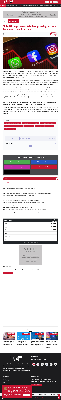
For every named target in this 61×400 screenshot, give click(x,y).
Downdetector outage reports (13, 126)
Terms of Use (42, 394)
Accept (26, 395)
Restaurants (6, 385)
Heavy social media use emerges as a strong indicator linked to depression (8, 343)
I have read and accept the (12, 395)
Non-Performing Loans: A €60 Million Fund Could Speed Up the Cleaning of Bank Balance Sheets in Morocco (30, 205)
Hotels (5, 383)
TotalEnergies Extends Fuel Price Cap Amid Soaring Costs (19, 207)
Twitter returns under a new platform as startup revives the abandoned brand (23, 343)
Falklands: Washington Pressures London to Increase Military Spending (22, 212)
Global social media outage (12, 123)
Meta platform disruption (48, 123)
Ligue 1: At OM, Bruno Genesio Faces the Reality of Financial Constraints (22, 200)
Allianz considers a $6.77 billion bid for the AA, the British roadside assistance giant (25, 203)
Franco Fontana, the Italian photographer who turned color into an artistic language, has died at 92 (28, 193)
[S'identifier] (54, 2)
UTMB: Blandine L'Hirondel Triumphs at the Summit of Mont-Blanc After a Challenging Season (27, 191)
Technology (13, 21)
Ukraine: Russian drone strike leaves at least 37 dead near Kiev (20, 188)
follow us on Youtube (44, 166)
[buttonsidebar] (4, 2)
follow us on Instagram (17, 166)
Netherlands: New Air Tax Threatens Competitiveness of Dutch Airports (22, 198)
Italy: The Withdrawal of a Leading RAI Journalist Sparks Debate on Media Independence (26, 210)
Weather (5, 379)
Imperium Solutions (42, 398)
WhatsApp (39, 126)
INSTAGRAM (49, 126)
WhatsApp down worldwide (30, 123)
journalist (53, 394)
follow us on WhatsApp (17, 162)
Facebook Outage (10, 129)
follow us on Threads (17, 171)
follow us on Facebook (44, 162)
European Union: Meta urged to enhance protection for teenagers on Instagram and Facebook (52, 344)
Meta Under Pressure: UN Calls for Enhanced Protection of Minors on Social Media (37, 343)
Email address (8, 273)
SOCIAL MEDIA (28, 126)
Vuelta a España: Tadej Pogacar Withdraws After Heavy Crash (20, 195)
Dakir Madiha (21, 34)
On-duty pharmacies (8, 381)
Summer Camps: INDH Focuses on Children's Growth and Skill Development (23, 214)
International (11, 334)
